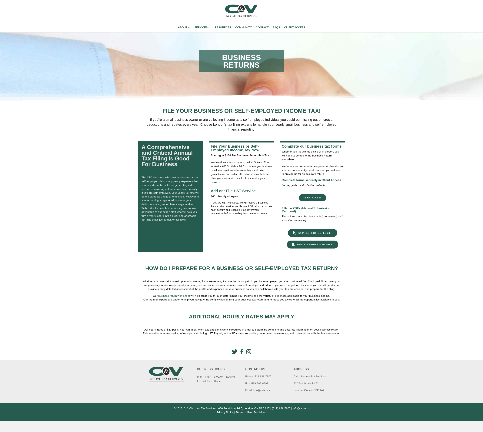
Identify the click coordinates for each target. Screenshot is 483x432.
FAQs (276, 27)
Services (201, 27)
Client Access (294, 27)
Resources (223, 27)
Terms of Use (244, 412)
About (182, 27)
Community (243, 27)
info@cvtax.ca (261, 390)
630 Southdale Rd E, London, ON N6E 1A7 (244, 408)
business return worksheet (174, 295)
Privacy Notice (225, 412)
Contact (262, 27)
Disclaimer (260, 412)
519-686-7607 (263, 376)
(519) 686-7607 (281, 408)
